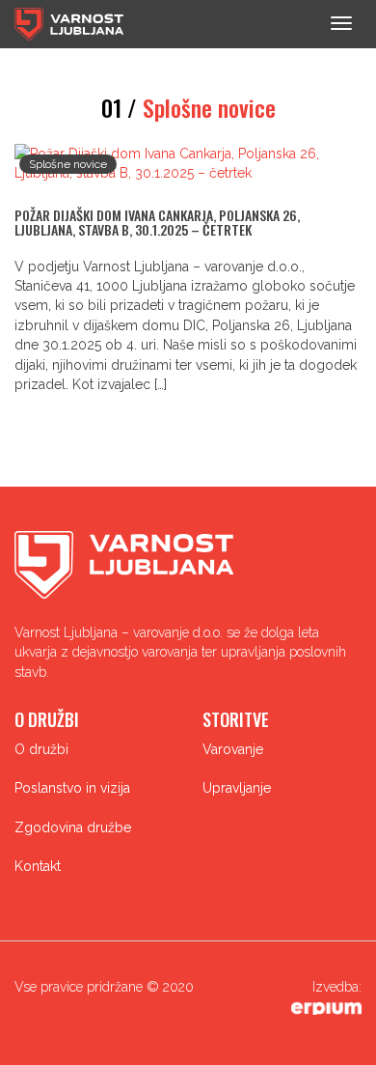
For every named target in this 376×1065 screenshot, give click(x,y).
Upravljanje (236, 788)
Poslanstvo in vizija (72, 788)
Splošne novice (68, 164)
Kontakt (37, 866)
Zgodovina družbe (72, 827)
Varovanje (232, 749)
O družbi (41, 749)
